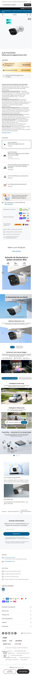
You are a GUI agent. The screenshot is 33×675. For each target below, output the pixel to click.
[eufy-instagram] (3, 633)
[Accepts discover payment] (14, 599)
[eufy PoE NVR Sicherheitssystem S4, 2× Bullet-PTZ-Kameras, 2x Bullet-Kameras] (16, 167)
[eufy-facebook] (6, 633)
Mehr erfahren (9, 204)
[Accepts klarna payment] (14, 601)
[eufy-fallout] (9, 633)
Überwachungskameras (13, 511)
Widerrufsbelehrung (9, 653)
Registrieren (16, 533)
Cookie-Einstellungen (16, 655)
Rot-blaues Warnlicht (25, 378)
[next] (30, 332)
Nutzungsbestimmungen (10, 657)
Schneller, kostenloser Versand (12, 571)
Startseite (4, 511)
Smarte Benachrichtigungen (9, 378)
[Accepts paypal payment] (25, 599)
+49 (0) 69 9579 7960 (10, 557)
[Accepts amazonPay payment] (3, 599)
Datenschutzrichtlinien (23, 653)
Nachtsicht (19, 347)
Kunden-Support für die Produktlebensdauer (16, 579)
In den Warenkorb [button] (10, 671)
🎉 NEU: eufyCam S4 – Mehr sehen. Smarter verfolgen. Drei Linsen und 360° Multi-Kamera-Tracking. (15, 11)
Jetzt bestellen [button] (23, 671)
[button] (30, 2)
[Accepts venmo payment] (7, 601)
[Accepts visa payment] (11, 601)
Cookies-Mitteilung (24, 657)
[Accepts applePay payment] (11, 599)
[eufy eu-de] (14, 14)
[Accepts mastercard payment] (22, 599)
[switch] (5, 656)
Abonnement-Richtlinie (11, 659)
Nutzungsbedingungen (10, 538)
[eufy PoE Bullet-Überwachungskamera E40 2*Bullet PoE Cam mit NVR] (16, 155)
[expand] (29, 76)
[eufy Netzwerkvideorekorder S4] (16, 185)
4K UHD (12, 347)
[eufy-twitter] (15, 633)
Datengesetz (24, 659)
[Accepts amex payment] (7, 599)
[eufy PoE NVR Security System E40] (16, 177)
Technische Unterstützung (11, 576)
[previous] (3, 332)
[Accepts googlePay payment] (18, 599)
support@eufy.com (10, 561)
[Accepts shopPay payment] (3, 601)
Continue (27, 4)
